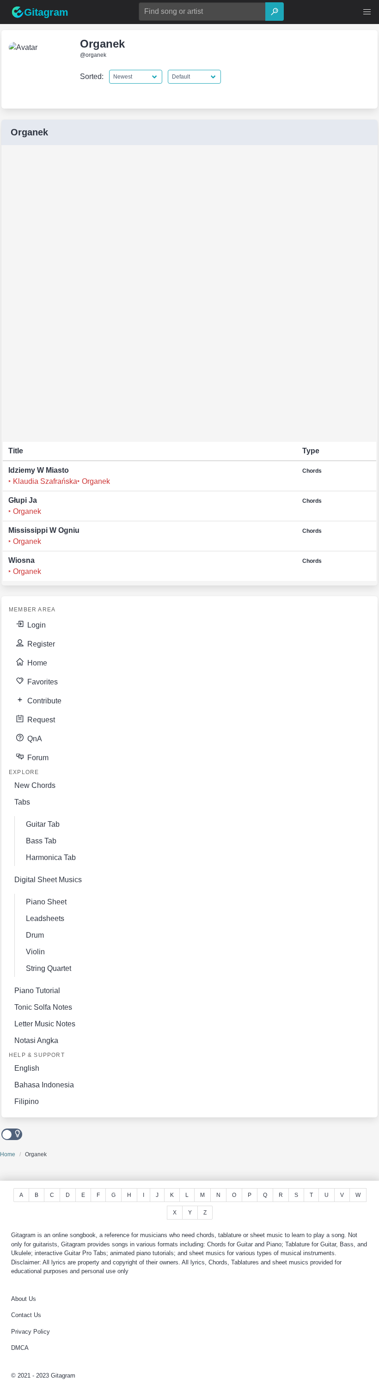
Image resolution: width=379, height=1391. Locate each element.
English (26, 1068)
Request (40, 720)
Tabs (22, 802)
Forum (37, 758)
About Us (23, 1298)
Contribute (43, 701)
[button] (367, 12)
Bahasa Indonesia (44, 1085)
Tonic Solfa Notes (43, 1007)
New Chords (34, 785)
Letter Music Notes (44, 1024)
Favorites (41, 682)
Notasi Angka (36, 1040)
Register (40, 644)
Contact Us (26, 1315)
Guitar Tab (43, 824)
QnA (33, 739)
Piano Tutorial (37, 990)
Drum (35, 935)
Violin (35, 952)
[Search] (274, 11)
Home (36, 663)
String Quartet (48, 968)
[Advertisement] (72, 294)
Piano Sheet (46, 902)
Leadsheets (45, 918)
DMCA (20, 1347)
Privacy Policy (30, 1331)
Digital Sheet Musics (48, 880)
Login (35, 625)
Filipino (26, 1101)
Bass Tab (41, 841)
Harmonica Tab (51, 857)
